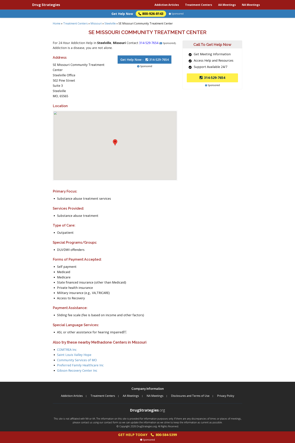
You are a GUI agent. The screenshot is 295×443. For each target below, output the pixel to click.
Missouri (96, 23)
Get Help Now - (144, 59)
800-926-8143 (152, 13)
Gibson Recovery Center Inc (77, 370)
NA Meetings (251, 5)
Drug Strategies (46, 4)
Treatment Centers (198, 5)
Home (56, 23)
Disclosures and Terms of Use (190, 396)
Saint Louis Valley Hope (74, 355)
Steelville (110, 23)
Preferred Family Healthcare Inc (80, 365)
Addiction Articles (166, 5)
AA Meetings (227, 5)
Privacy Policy (225, 396)
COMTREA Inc (67, 350)
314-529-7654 (214, 77)
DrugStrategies (147, 410)
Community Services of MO (77, 360)
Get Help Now (122, 14)
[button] (115, 142)
